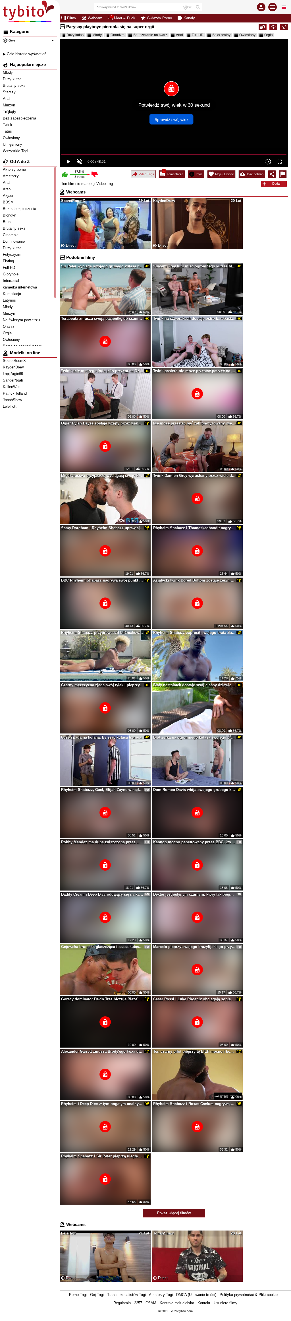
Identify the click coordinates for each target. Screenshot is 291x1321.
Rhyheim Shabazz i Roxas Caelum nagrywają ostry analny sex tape (194, 1104)
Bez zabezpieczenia (20, 118)
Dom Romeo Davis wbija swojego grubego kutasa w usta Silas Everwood (194, 790)
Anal (7, 98)
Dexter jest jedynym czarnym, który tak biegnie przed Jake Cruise (194, 894)
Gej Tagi (97, 1295)
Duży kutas (13, 79)
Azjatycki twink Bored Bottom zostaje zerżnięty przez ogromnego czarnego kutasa (194, 580)
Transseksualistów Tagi (126, 1295)
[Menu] (272, 7)
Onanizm (117, 35)
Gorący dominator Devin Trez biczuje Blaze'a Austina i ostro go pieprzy (102, 999)
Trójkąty (10, 112)
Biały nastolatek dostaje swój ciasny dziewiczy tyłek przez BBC (194, 685)
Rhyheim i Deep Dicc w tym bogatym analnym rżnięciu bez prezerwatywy (102, 1104)
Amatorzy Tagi (161, 1295)
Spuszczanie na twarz (150, 35)
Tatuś (8, 131)
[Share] (272, 174)
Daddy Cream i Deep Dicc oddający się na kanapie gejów (102, 894)
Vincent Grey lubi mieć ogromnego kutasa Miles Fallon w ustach (194, 266)
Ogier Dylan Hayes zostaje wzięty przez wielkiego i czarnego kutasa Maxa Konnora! (102, 423)
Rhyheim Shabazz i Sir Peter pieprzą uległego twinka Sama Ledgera (102, 1156)
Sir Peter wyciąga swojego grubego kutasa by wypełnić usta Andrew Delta (102, 266)
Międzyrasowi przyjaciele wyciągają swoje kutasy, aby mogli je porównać (102, 475)
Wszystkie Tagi (16, 151)
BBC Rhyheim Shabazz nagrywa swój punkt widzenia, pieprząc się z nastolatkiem (102, 580)
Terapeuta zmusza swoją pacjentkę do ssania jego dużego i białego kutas (102, 318)
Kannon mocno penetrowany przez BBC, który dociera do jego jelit (194, 842)
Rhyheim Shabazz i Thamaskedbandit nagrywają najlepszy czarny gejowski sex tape (194, 528)
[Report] (283, 174)
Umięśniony (13, 144)
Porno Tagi (78, 1295)
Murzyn (9, 105)
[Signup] (261, 7)
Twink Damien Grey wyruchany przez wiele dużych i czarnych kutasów (194, 475)
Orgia (268, 35)
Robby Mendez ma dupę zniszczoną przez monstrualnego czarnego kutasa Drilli (102, 842)
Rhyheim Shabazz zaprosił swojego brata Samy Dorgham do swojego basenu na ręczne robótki (194, 632)
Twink (8, 125)
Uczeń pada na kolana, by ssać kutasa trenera (101, 737)
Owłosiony (12, 138)
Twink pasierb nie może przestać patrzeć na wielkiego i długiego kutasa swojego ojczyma (194, 371)
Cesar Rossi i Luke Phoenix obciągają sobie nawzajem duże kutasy (194, 999)
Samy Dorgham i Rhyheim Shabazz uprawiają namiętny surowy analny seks (102, 528)
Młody (8, 72)
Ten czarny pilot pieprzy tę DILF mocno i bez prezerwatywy (194, 1051)
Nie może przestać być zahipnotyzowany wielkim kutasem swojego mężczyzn (194, 423)
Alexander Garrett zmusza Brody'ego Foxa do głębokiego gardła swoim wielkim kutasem (102, 1051)
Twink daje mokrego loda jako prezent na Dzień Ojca (102, 371)
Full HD (197, 35)
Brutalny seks (15, 85)
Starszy (10, 92)
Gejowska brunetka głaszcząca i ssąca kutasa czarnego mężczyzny (102, 947)
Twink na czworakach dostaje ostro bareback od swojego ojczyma (194, 318)
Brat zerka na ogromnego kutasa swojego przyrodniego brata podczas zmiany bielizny (194, 737)
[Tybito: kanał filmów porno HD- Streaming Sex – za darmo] (30, 11)
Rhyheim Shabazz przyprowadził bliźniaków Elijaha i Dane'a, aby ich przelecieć (102, 632)
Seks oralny (221, 35)
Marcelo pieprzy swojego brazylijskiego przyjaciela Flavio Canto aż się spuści (194, 947)
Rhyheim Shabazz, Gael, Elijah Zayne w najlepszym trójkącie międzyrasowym (102, 790)
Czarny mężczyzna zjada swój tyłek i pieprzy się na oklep (102, 685)
